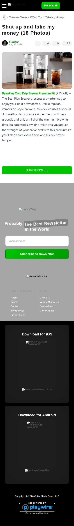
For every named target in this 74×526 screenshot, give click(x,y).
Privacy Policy (18, 315)
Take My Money (54, 17)
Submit (14, 302)
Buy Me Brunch (47, 306)
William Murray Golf (50, 302)
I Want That (37, 17)
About (14, 297)
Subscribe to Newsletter (37, 254)
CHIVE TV (45, 297)
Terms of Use (17, 310)
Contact (15, 306)
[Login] (66, 5)
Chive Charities (48, 310)
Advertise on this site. (37, 513)
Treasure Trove (18, 17)
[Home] (4, 17)
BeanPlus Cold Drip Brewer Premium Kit (28, 93)
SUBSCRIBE (51, 5)
